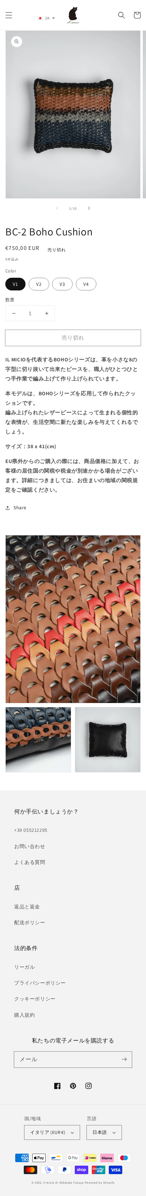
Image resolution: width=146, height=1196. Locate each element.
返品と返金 (27, 906)
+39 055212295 (30, 830)
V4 (86, 284)
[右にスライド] (89, 208)
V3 (62, 284)
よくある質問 (29, 862)
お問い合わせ (29, 846)
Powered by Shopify (100, 1182)
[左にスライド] (57, 208)
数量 (10, 300)
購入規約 (24, 1015)
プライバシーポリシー (40, 983)
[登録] (124, 1059)
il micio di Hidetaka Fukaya (63, 1182)
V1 (15, 284)
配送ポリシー (29, 922)
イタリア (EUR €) (47, 1132)
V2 (39, 284)
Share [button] (20, 507)
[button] (9, 15)
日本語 (99, 1132)
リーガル (24, 967)
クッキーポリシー (35, 999)
